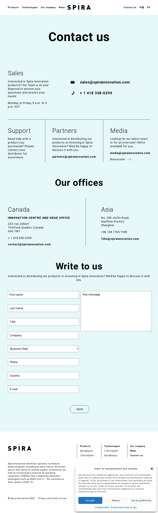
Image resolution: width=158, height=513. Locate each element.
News (62, 7)
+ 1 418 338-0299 (96, 93)
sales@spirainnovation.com (105, 82)
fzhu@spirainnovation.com (120, 238)
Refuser (116, 500)
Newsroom (117, 159)
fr (148, 7)
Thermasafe (111, 451)
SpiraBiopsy (86, 451)
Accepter (90, 500)
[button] (151, 468)
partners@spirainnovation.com (74, 156)
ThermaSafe (87, 455)
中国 (141, 7)
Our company (48, 7)
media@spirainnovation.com (130, 153)
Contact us (130, 7)
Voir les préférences (141, 500)
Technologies (30, 7)
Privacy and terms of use (124, 507)
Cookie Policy (102, 507)
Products (13, 7)
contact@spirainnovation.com (29, 244)
